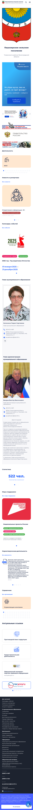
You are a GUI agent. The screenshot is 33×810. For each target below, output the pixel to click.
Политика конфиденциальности (8, 788)
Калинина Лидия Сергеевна (13, 323)
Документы (5, 747)
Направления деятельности (10, 733)
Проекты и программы (8, 737)
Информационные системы (10, 755)
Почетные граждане (8, 713)
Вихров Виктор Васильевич (13, 400)
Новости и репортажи (8, 703)
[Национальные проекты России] (16, 509)
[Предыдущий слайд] (3, 114)
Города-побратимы (7, 719)
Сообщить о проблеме (16, 100)
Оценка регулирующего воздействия (13, 751)
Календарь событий (8, 701)
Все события (6, 227)
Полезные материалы (8, 705)
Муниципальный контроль (9, 757)
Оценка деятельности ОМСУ (10, 761)
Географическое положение (10, 727)
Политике (18, 802)
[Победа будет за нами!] (16, 144)
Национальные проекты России (15, 524)
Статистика (5, 749)
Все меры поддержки (8, 496)
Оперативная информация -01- (13, 210)
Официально (6, 739)
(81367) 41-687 (6, 773)
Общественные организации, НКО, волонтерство (12, 764)
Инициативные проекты (9, 766)
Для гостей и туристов (8, 721)
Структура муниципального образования (14, 741)
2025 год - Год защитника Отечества (16, 261)
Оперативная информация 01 (11, 212)
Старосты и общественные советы (12, 728)
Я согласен (16, 806)
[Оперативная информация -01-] (16, 196)
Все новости (6, 182)
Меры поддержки (7, 735)
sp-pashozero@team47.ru (9, 784)
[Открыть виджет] (29, 804)
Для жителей (6, 699)
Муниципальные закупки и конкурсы (12, 753)
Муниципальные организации (10, 745)
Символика (5, 711)
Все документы (6, 555)
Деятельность (6, 731)
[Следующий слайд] (30, 114)
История (4, 715)
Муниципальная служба (9, 743)
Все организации (7, 594)
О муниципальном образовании (11, 709)
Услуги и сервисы (7, 707)
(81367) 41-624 (6, 778)
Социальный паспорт (8, 725)
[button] (3, 170)
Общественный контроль (9, 759)
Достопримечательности (9, 717)
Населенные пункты (8, 723)
